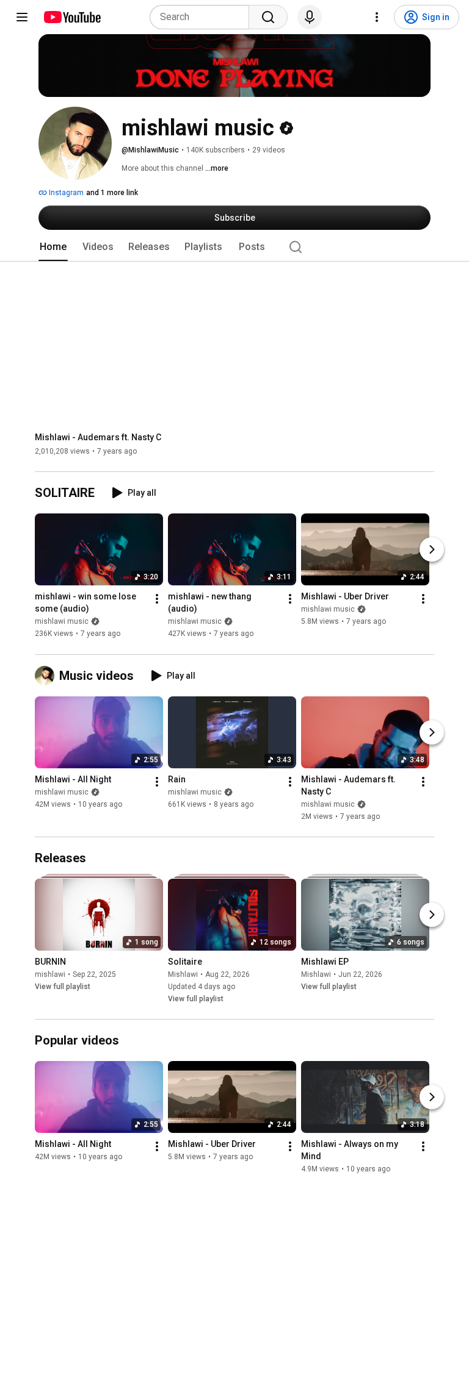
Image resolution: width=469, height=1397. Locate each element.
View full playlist (62, 986)
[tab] (53, 247)
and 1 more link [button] (112, 192)
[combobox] (203, 17)
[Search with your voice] (309, 17)
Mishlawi (183, 974)
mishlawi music (62, 622)
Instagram (65, 192)
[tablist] (234, 247)
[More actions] (157, 599)
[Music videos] (47, 675)
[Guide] (22, 17)
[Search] (268, 17)
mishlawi (50, 974)
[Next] (432, 550)
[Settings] (376, 17)
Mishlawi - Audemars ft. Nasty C (98, 437)
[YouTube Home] (71, 17)
